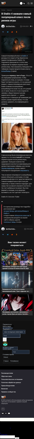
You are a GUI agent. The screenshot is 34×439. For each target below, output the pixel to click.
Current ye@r (7, 352)
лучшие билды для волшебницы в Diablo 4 (16, 212)
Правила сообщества (8, 392)
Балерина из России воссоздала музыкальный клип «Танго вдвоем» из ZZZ (15, 290)
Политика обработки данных (11, 382)
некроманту (24, 170)
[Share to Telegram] (7, 31)
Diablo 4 (25, 56)
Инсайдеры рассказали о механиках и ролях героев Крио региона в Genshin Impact (15, 313)
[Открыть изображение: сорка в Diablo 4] (17, 44)
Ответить (4, 434)
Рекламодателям (7, 373)
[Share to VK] (3, 31)
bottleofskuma (11, 26)
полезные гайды (10, 222)
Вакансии (4, 389)
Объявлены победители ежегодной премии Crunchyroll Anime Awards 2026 (15, 267)
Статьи (3, 10)
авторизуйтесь (8, 328)
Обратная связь (6, 376)
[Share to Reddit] (12, 31)
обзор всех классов (22, 215)
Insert (17, 438)
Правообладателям (8, 385)
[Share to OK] (16, 31)
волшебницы (6, 71)
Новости (9, 10)
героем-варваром (7, 168)
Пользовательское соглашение (11, 379)
